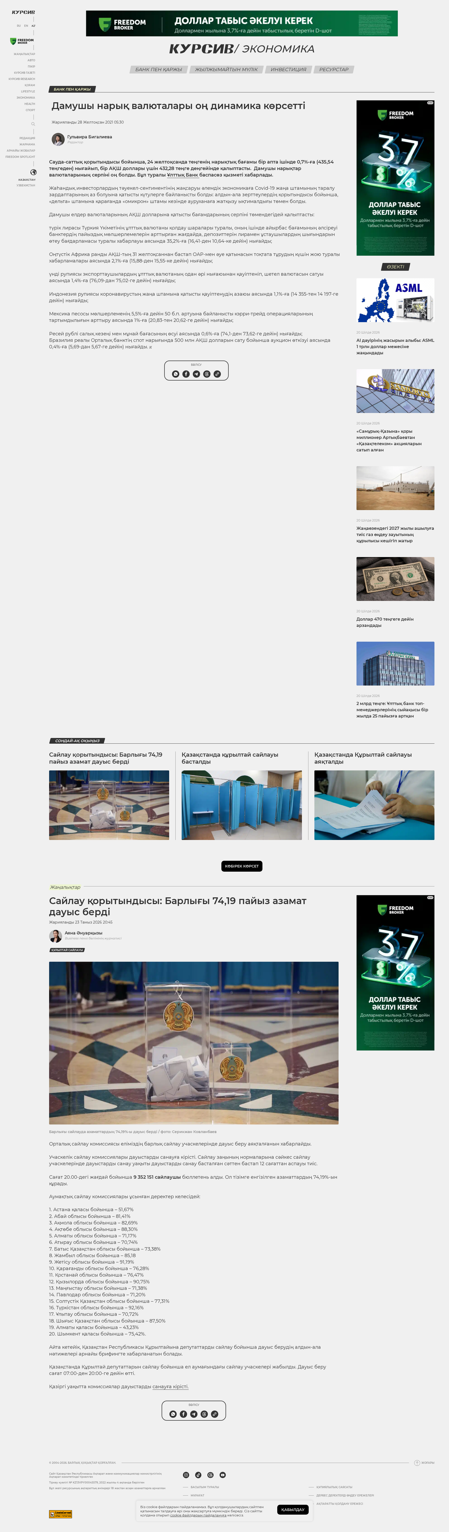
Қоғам (30, 85)
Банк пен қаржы (159, 69)
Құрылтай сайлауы (67, 950)
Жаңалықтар (24, 54)
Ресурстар (334, 69)
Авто (31, 60)
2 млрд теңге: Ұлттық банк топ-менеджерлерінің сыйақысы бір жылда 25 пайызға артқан (392, 709)
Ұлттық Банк (183, 175)
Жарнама (27, 144)
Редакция (27, 138)
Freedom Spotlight (20, 157)
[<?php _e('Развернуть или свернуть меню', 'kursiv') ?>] (33, 172)
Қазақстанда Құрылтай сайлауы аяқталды (363, 758)
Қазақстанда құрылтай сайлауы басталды (230, 758)
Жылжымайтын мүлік (226, 69)
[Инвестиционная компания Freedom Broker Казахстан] (22, 41)
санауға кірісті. (171, 1386)
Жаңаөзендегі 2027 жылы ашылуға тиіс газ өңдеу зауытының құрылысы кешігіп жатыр (395, 534)
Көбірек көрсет (242, 866)
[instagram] (186, 1475)
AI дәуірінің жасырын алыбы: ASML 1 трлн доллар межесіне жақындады (395, 346)
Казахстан (26, 179)
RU (19, 26)
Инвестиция (288, 69)
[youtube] (223, 1475)
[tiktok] (198, 1475)
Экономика (26, 97)
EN (26, 26)
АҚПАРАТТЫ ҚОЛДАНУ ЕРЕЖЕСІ (339, 1504)
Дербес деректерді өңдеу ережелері (345, 1495)
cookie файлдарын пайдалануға (198, 1515)
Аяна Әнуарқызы (83, 933)
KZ (33, 26)
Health (29, 104)
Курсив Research (22, 79)
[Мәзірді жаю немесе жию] (33, 124)
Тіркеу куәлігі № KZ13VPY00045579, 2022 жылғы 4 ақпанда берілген (96, 1482)
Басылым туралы (205, 1487)
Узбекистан (26, 185)
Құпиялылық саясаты (334, 1487)
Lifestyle (28, 91)
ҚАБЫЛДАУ (293, 1509)
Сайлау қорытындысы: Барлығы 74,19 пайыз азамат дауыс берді (105, 758)
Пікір (31, 66)
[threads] (210, 1475)
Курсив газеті (24, 72)
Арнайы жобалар (21, 150)
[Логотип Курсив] (23, 12)
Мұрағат (197, 1495)
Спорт (30, 110)
